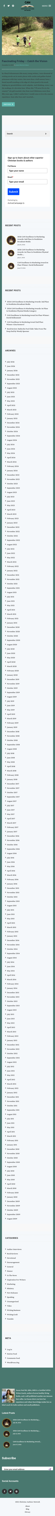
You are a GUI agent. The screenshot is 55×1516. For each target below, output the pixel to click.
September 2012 (13, 1058)
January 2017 (12, 832)
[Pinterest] (13, 6)
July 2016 (10, 858)
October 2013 (12, 1001)
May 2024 (11, 453)
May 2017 (10, 814)
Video (9, 1306)
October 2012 (12, 1053)
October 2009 (12, 1210)
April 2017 (11, 818)
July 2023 (10, 497)
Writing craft (12, 1314)
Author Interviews (14, 1249)
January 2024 (12, 471)
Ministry (10, 1288)
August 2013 (11, 1010)
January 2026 (12, 370)
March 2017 (11, 823)
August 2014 (12, 958)
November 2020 (13, 631)
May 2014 (11, 971)
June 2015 (11, 914)
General (10, 1267)
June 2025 (11, 397)
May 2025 (11, 401)
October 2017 (12, 792)
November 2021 (13, 579)
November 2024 (13, 427)
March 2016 (11, 875)
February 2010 (13, 1193)
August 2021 (11, 592)
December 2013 (13, 992)
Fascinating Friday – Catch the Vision (24, 61)
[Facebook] (4, 6)
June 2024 (11, 449)
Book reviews (12, 1254)
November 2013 (13, 997)
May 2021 (10, 605)
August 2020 (12, 645)
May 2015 (10, 919)
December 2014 (13, 940)
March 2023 (11, 514)
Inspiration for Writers (16, 1280)
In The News (12, 1275)
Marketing (11, 1284)
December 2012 (13, 1045)
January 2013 (12, 1040)
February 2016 (12, 879)
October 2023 (12, 484)
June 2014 (11, 966)
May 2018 (11, 762)
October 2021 (12, 584)
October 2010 (12, 1158)
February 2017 (12, 827)
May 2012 (10, 1075)
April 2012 (11, 1079)
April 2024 (11, 457)
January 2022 (12, 571)
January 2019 (12, 727)
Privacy (27, 1512)
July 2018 (10, 753)
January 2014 (12, 988)
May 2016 (11, 866)
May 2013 (10, 1023)
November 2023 (13, 479)
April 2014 (11, 975)
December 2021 (13, 575)
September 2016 (13, 849)
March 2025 (11, 410)
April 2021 (11, 610)
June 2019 (11, 705)
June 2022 (11, 553)
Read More (7, 104)
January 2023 (12, 523)
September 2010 (13, 1162)
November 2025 (13, 379)
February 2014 (12, 984)
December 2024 (13, 423)
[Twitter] (8, 6)
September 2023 (13, 488)
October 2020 (12, 636)
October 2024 (12, 431)
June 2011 (10, 1123)
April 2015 (11, 923)
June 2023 (11, 501)
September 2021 (13, 588)
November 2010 (13, 1153)
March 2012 (11, 1084)
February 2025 (13, 414)
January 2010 (12, 1197)
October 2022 (12, 536)
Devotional (11, 1258)
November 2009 (13, 1206)
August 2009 (12, 1219)
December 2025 (13, 375)
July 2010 (10, 1171)
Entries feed (12, 1354)
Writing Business (13, 1310)
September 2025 (13, 384)
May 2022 (11, 558)
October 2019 (12, 688)
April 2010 (11, 1184)
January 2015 (12, 936)
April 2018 (11, 766)
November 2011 (13, 1101)
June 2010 (11, 1175)
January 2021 (12, 623)
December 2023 (13, 475)
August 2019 (12, 697)
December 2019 (13, 679)
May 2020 (11, 658)
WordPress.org (13, 1362)
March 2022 (11, 562)
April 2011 (11, 1132)
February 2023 (13, 518)
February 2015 (12, 932)
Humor (10, 1271)
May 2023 (11, 505)
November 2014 (13, 945)
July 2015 (10, 910)
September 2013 (13, 1006)
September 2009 (13, 1214)
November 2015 (13, 892)
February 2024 (13, 466)
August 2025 (12, 388)
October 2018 (12, 740)
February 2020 (13, 671)
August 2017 (11, 801)
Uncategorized (13, 1301)
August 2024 (12, 440)
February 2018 (12, 775)
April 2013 (11, 1027)
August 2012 (11, 1062)
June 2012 (11, 1071)
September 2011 (13, 1110)
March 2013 (11, 1032)
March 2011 (11, 1136)
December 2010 (13, 1149)
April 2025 (11, 405)
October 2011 (12, 1106)
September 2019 (13, 692)
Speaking (10, 1297)
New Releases (12, 1293)
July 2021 (10, 597)
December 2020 (13, 627)
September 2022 (13, 540)
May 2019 (11, 710)
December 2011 (13, 1097)
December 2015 (13, 888)
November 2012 (13, 1049)
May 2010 (11, 1180)
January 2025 (12, 418)
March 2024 (11, 462)
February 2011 (12, 1140)
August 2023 (12, 492)
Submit (13, 191)
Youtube (10, 1319)
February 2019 (12, 723)
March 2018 (11, 771)
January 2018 (12, 779)
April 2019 (11, 714)
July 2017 (10, 805)
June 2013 (11, 1019)
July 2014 (10, 962)
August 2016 (12, 853)
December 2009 (13, 1201)
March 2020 (12, 666)
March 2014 (11, 979)
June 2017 (11, 810)
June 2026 (11, 366)
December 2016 (13, 836)
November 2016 (13, 840)
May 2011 (10, 1127)
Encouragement (13, 1262)
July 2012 (10, 1066)
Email (10, 177)
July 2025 (10, 392)
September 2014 (13, 953)
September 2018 (13, 745)
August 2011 (11, 1114)
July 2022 (10, 549)
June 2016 (11, 862)
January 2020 (12, 675)
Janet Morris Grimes (22, 65)
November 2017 (13, 788)
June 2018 (11, 758)
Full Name (12, 166)
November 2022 (13, 531)
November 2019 (13, 684)
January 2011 (12, 1145)
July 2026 (10, 362)
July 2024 (10, 444)
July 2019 (10, 701)
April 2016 (11, 871)
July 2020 (11, 649)
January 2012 (12, 1093)
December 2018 (13, 731)
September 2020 (13, 640)
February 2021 (12, 618)
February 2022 (13, 566)
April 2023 (11, 510)
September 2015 (13, 901)
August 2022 (12, 544)
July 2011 (10, 1119)
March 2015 (11, 927)
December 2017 (13, 784)
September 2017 (13, 797)
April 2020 (11, 662)
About (27, 1506)
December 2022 (13, 527)
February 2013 (12, 1036)
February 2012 (12, 1088)
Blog (27, 1509)
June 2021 (11, 601)
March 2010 (11, 1188)
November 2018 (13, 736)
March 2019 (11, 718)
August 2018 (12, 749)
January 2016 (12, 884)
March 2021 (11, 614)
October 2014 (12, 949)
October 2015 (12, 897)
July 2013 (10, 1014)
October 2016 (12, 845)
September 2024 (13, 436)
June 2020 (11, 653)
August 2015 (11, 905)
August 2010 (12, 1166)
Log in (9, 1349)
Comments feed (13, 1358)
